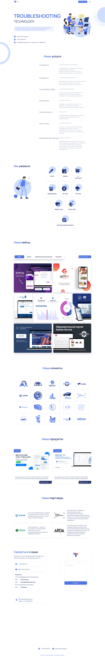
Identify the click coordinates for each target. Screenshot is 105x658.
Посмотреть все (83, 256)
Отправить (75, 583)
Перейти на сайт (44, 482)
